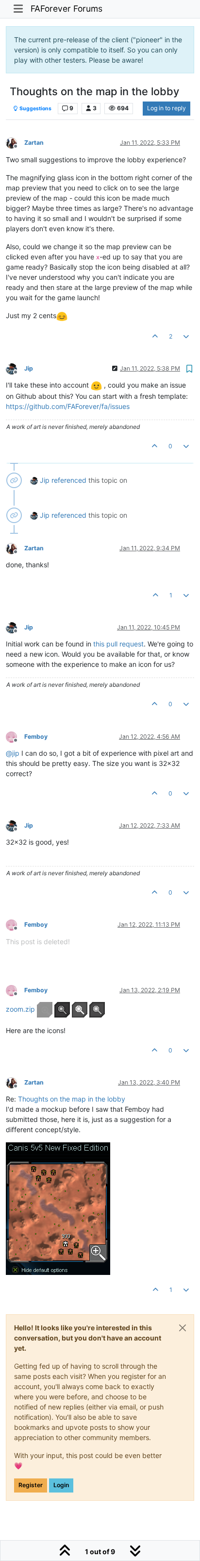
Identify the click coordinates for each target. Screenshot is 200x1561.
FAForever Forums (66, 8)
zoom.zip (20, 1008)
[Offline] (15, 142)
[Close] (182, 1328)
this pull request (118, 644)
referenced (68, 480)
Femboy (36, 736)
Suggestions (34, 108)
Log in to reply (166, 108)
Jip (28, 368)
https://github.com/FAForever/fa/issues (68, 406)
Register (30, 1485)
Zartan (34, 142)
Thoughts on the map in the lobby (71, 1099)
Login (61, 1485)
